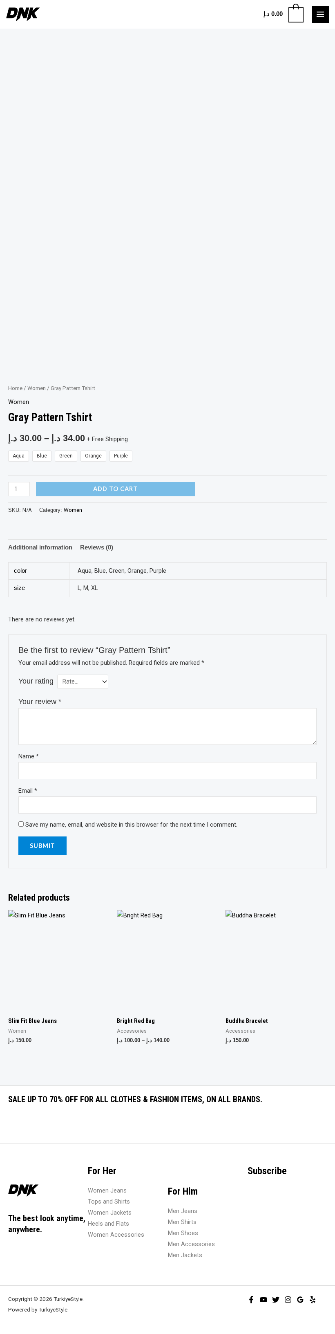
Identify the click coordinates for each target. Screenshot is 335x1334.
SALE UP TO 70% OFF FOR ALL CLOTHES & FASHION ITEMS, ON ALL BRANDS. (135, 1099)
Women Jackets (110, 1212)
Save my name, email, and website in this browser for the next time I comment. (131, 824)
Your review (39, 701)
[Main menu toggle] (320, 14)
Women (36, 388)
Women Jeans (107, 1190)
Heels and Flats (108, 1223)
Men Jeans (182, 1211)
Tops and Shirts (109, 1201)
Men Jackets (185, 1255)
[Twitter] (275, 1299)
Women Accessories (116, 1234)
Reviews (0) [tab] (96, 547)
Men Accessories (191, 1244)
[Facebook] (251, 1299)
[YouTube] (263, 1299)
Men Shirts (182, 1222)
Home (15, 388)
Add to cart (115, 488)
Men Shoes (183, 1233)
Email (27, 790)
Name (28, 756)
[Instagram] (288, 1299)
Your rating (36, 681)
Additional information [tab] (40, 547)
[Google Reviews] (300, 1299)
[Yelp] (312, 1299)
